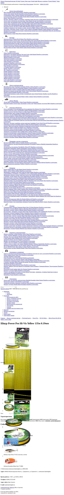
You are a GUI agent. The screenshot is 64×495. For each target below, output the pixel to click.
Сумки (5, 238)
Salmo (42, 28)
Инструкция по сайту (12, 297)
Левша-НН (20, 194)
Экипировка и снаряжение (17, 252)
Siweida (17, 14)
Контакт (28, 114)
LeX (31, 199)
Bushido (32, 16)
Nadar (24, 200)
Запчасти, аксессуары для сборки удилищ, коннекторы (18, 225)
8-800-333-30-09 (44, 4)
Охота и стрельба (8, 253)
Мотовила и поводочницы (11, 245)
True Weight (32, 175)
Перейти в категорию (30, 12)
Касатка (25, 235)
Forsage (6, 72)
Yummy (46, 202)
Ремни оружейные (27, 253)
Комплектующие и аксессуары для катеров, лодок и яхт (18, 103)
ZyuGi (31, 119)
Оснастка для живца (9, 137)
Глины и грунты (8, 154)
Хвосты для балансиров (10, 199)
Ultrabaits (29, 149)
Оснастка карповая (9, 130)
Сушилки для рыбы (9, 262)
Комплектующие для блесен (11, 178)
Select (26, 131)
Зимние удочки (8, 218)
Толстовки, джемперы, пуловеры (38, 272)
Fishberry (11, 161)
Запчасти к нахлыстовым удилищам (37, 227)
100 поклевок (16, 149)
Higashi (6, 64)
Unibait (21, 149)
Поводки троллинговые (26, 120)
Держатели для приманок (10, 131)
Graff (26, 259)
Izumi (22, 192)
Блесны (6, 169)
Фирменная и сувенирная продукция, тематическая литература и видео (23, 30)
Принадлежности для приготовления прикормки (17, 144)
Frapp (16, 182)
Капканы (19, 253)
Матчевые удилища (9, 210)
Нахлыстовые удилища (10, 214)
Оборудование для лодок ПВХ (42, 103)
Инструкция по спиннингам (14, 304)
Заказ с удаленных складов (14, 298)
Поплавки (6, 128)
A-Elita (41, 19)
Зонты (32, 266)
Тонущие (16, 162)
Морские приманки (9, 185)
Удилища (12, 206)
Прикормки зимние (15, 148)
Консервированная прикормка (12, 164)
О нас (8, 293)
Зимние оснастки (8, 112)
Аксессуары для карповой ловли (12, 22)
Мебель (11, 266)
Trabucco (38, 28)
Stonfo (17, 12)
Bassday (22, 110)
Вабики (14, 170)
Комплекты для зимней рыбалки (12, 54)
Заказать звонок (5, 288)
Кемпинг (6, 266)
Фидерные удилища (9, 208)
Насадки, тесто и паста (10, 157)
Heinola (18, 265)
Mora (10, 265)
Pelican (25, 149)
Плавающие (11, 162)
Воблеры (6, 187)
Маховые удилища (9, 221)
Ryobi (18, 39)
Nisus (28, 283)
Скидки (9, 307)
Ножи (17, 33)
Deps (29, 248)
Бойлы (5, 162)
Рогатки (6, 142)
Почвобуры (7, 274)
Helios (28, 199)
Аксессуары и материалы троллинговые (14, 21)
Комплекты (13, 51)
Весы (5, 12)
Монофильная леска (9, 86)
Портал (3, 1)
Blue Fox (14, 169)
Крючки (6, 126)
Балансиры (7, 190)
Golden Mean (22, 26)
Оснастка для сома (9, 114)
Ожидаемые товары (9, 315)
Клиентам (6, 295)
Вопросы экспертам (9, 311)
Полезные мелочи (8, 26)
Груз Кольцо (36, 109)
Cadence (6, 77)
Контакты (9, 294)
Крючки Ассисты (40, 126)
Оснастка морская (8, 136)
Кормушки (6, 117)
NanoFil (6, 92)
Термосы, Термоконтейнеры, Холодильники (46, 266)
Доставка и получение (13, 301)
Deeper (41, 280)
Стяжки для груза (8, 242)
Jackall (10, 187)
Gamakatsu (23, 86)
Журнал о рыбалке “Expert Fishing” (47, 1)
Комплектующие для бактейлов (12, 183)
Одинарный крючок (29, 126)
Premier (6, 71)
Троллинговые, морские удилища (13, 215)
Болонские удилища (9, 220)
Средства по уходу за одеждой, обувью (14, 259)
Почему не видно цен (12, 300)
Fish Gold (11, 25)
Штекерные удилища (9, 228)
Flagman (22, 15)
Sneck (41, 123)
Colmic (27, 96)
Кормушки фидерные (15, 117)
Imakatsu (40, 173)
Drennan (29, 210)
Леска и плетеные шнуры (16, 85)
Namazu (19, 42)
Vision (32, 23)
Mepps (10, 169)
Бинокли (6, 270)
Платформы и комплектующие (12, 260)
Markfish (43, 144)
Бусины (33, 133)
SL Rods (18, 1)
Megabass (28, 26)
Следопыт (20, 235)
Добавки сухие (8, 149)
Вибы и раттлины (8, 192)
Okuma (15, 39)
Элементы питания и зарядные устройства (15, 283)
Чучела (15, 253)
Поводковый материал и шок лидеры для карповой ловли (19, 93)
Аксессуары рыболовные (16, 11)
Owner (38, 123)
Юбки (18, 170)
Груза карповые (28, 109)
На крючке (33, 144)
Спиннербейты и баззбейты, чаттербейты (15, 173)
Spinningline (17, 25)
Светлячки (39, 133)
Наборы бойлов (41, 162)
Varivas (31, 88)
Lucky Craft (17, 110)
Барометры (7, 263)
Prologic (32, 22)
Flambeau (20, 234)
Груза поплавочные (18, 109)
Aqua (34, 178)
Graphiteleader (44, 211)
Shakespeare (7, 58)
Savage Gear (36, 21)
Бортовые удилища (9, 223)
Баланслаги (7, 186)
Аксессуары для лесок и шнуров (12, 96)
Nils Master (20, 169)
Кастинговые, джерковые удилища (13, 211)
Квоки (5, 18)
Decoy (19, 131)
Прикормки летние (26, 148)
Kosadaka (9, 12)
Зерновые (6, 161)
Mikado (6, 78)
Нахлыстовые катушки (10, 47)
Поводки (6, 120)
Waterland (21, 178)
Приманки (12, 168)
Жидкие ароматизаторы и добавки (13, 155)
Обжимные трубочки (9, 124)
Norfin (13, 255)
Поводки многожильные (39, 120)
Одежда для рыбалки (9, 272)
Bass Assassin (29, 189)
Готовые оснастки (8, 110)
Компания (6, 291)
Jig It (11, 186)
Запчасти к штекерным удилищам (42, 225)
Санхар (27, 175)
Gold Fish (10, 64)
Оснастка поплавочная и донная (12, 133)
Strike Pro (24, 89)
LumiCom (24, 172)
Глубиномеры (7, 15)
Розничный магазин (10, 1)
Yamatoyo (26, 88)
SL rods (54, 30)
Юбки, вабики (7, 170)
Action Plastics (37, 189)
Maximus (58, 30)
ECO (25, 127)
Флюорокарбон (8, 89)
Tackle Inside (34, 1)
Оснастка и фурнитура (16, 107)
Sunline (14, 89)
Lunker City (44, 189)
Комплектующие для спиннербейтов (13, 180)
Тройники (21, 126)
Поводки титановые (14, 120)
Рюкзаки (6, 237)
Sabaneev (40, 29)
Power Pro (15, 88)
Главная (3, 487)
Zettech (26, 110)
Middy (34, 28)
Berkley (21, 12)
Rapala (14, 12)
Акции (5, 312)
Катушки (12, 37)
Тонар (32, 19)
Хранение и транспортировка (17, 232)
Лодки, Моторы (14, 100)
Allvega (34, 151)
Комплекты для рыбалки (10, 56)
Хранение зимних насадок (11, 239)
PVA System (7, 159)
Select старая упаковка (20, 189)
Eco (26, 218)
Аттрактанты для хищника (11, 147)
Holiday (25, 237)
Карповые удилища (9, 213)
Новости (6, 310)
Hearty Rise (43, 180)
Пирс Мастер (23, 25)
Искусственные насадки (10, 194)
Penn (25, 39)
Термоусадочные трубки (10, 134)
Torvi (20, 255)
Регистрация (29, 4)
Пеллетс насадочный (14, 152)
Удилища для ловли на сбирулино (13, 224)
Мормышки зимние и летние (11, 175)
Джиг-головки (7, 119)
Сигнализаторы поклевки (10, 16)
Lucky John (29, 54)
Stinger (28, 16)
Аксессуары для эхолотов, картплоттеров (15, 280)
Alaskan (9, 255)
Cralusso (17, 15)
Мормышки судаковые (10, 172)
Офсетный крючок (13, 126)
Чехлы (5, 246)
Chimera (24, 114)
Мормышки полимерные (10, 179)
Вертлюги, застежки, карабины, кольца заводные (17, 123)
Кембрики (24, 133)
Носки (27, 272)
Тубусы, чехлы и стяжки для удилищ (13, 244)
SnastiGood (12, 182)
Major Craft (37, 211)
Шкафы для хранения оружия (12, 241)
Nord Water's (20, 179)
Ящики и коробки (8, 234)
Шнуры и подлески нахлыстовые (13, 91)
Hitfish (23, 131)
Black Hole (25, 215)
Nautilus (37, 22)
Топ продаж (10, 305)
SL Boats (13, 102)
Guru (25, 15)
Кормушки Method (26, 117)
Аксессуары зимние (9, 14)
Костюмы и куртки (20, 272)
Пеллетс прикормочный (26, 152)
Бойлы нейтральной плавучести (28, 162)
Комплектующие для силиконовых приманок (16, 202)
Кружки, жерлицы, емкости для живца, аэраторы (17, 19)
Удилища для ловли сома (10, 217)
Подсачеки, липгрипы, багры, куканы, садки (16, 29)
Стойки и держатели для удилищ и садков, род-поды (18, 28)
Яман (31, 14)
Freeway (21, 112)
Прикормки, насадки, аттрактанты (19, 141)
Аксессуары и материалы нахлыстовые (14, 23)
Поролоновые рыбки (9, 193)
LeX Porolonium (30, 193)
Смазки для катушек (9, 46)
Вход (24, 4)
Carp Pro (49, 93)
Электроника (13, 279)
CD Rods (31, 207)
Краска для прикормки (10, 151)
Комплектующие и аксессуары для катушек (15, 40)
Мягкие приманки (9, 189)
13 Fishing (6, 67)
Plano (27, 234)
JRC (5, 70)
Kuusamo (24, 190)
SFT (29, 147)
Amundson (6, 63)
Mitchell (31, 44)
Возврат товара (11, 302)
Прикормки (7, 148)
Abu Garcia (34, 40)
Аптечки (6, 256)
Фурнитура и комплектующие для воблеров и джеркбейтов (19, 196)
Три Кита (16, 26)
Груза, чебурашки (8, 109)
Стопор (29, 133)
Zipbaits (14, 187)
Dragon (29, 47)
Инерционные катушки (10, 42)
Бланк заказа (7, 314)
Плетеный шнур (8, 88)
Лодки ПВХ (7, 102)
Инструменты (23, 33)
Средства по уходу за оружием (41, 253)
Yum (19, 147)
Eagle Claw (32, 46)
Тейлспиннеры (8, 200)
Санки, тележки (8, 235)
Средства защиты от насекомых (21, 266)
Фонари (6, 284)
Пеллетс (6, 152)
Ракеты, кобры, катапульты (11, 158)
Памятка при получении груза (15, 308)
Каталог (7, 487)
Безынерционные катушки (11, 44)
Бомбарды (6, 127)
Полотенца (7, 269)
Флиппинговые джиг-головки (12, 113)
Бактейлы (6, 182)
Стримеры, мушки (9, 176)
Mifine (24, 137)
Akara (9, 18)
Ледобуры (6, 265)
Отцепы (6, 25)
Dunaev (18, 151)
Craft (16, 281)
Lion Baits (24, 22)
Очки (5, 258)
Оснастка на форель (9, 116)
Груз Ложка (43, 109)
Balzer (35, 91)
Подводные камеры (9, 281)
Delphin (16, 114)
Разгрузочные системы (10, 248)
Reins (50, 30)
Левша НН (30, 112)
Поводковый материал (52, 120)
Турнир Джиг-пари (25, 1)
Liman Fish (27, 14)
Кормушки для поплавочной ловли (41, 117)
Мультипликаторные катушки (12, 43)
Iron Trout (25, 116)
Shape (28, 172)
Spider (32, 172)
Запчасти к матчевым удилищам (18, 227)
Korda (24, 16)
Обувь (5, 255)
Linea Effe (6, 81)
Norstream (17, 86)
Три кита (36, 19)
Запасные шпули (8, 39)
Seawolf (45, 123)
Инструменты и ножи (9, 33)
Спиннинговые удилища (10, 207)
